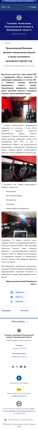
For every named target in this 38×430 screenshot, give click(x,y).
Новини (7, 43)
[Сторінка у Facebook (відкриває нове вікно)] (13, 367)
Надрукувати (20, 292)
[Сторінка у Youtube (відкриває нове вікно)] (21, 367)
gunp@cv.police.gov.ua (19, 356)
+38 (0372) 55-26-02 (19, 348)
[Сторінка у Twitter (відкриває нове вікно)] (17, 367)
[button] (19, 321)
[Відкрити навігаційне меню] (8, 7)
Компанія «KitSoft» (13, 420)
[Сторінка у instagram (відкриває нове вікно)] (25, 367)
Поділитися (19, 297)
